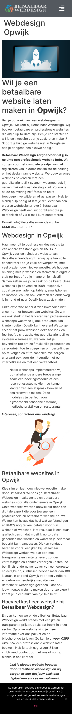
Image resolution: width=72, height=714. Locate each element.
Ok (36, 706)
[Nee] (66, 698)
